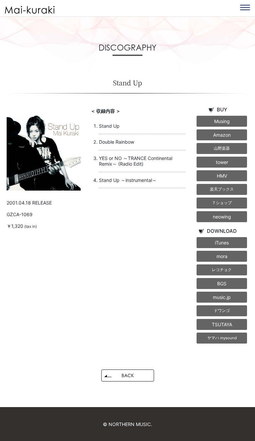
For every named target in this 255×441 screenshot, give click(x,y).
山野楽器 (222, 148)
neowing (222, 217)
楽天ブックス (222, 189)
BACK (128, 375)
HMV (222, 176)
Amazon (222, 135)
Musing (222, 121)
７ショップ (222, 203)
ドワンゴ (222, 310)
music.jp (222, 297)
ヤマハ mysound (222, 338)
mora (221, 256)
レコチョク (222, 269)
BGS (221, 283)
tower (222, 162)
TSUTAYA (222, 324)
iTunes (222, 242)
